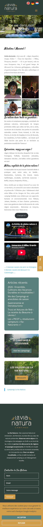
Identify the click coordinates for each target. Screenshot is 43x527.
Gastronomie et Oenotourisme (16, 304)
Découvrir (21, 377)
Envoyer (9, 496)
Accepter (21, 517)
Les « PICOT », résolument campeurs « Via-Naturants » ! (21, 321)
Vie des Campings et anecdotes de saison (18, 298)
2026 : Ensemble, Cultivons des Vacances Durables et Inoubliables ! (21, 289)
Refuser (21, 523)
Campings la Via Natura (16, 389)
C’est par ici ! (21, 215)
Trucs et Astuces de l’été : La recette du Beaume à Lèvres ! (20, 312)
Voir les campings (21, 350)
